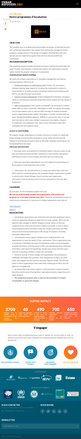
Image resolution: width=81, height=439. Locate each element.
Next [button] (79, 377)
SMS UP (12, 210)
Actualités (15, 14)
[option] (11, 377)
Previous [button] (2, 377)
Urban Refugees (15, 436)
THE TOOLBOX (14, 206)
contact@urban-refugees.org (14, 411)
